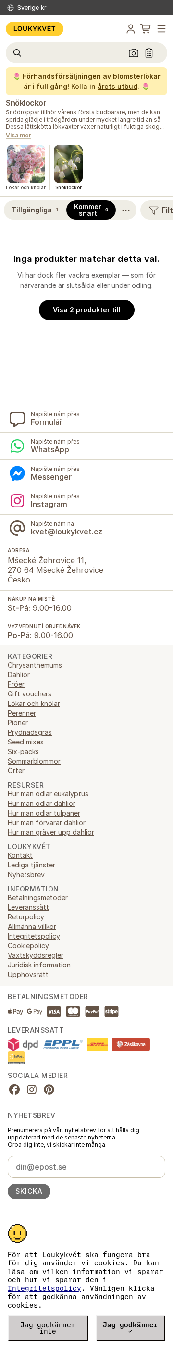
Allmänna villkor (32, 926)
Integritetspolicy (44, 1288)
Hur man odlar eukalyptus (48, 794)
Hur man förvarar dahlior (47, 822)
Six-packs (23, 751)
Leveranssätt (28, 907)
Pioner (18, 722)
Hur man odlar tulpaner (44, 813)
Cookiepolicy (28, 945)
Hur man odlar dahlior (41, 803)
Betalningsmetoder (38, 897)
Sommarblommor (34, 761)
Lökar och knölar (34, 703)
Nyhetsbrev (26, 874)
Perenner (22, 713)
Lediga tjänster (31, 865)
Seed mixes (26, 742)
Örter (16, 771)
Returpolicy (26, 917)
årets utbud (117, 86)
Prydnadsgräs (30, 732)
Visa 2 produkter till (87, 310)
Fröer (16, 684)
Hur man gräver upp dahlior (51, 832)
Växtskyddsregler (35, 955)
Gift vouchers (29, 694)
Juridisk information (39, 965)
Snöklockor (26, 103)
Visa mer (18, 136)
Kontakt (20, 855)
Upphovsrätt (28, 974)
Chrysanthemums (35, 665)
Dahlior (19, 674)
